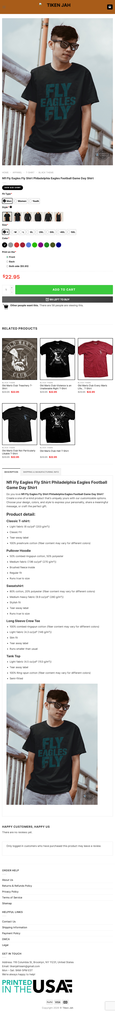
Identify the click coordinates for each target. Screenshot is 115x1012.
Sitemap (7, 903)
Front (12, 257)
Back (12, 261)
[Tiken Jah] (57, 7)
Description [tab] (11, 472)
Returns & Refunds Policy (17, 885)
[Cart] (110, 7)
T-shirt (30, 172)
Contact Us (9, 921)
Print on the (9, 252)
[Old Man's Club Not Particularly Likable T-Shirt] (19, 424)
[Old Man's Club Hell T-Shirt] (57, 424)
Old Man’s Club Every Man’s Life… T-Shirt (92, 387)
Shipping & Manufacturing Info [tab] (41, 472)
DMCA (6, 939)
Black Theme (46, 172)
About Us (7, 879)
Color (5, 238)
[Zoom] (6, 161)
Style (6, 207)
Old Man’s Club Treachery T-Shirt (17, 387)
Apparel (17, 172)
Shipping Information (14, 927)
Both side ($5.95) (19, 266)
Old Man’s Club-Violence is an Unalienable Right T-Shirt (55, 387)
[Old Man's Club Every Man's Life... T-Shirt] (95, 359)
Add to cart (64, 289)
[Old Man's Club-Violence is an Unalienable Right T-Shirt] (57, 359)
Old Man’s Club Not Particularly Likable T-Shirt (18, 452)
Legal (5, 945)
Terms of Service (12, 897)
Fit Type (7, 193)
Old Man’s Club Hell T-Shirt (54, 450)
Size (5, 224)
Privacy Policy (10, 891)
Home (5, 172)
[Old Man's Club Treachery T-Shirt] (19, 359)
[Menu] (4, 7)
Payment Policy (11, 933)
